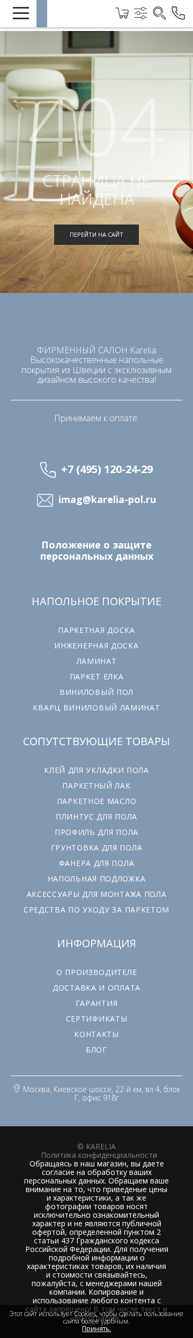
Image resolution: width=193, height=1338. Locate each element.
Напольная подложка (97, 878)
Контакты (96, 1034)
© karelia (96, 1146)
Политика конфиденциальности (99, 1155)
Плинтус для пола (96, 816)
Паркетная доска (96, 630)
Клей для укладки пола (96, 770)
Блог (96, 1050)
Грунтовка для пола (97, 847)
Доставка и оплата (96, 988)
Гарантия (97, 1003)
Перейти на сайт (96, 234)
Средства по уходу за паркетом (96, 909)
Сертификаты (97, 1019)
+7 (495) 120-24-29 (107, 469)
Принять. (96, 1329)
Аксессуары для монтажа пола (97, 894)
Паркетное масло (97, 801)
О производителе (96, 972)
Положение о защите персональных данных (96, 550)
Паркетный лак (96, 785)
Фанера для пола (97, 863)
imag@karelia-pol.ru (107, 500)
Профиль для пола (96, 832)
